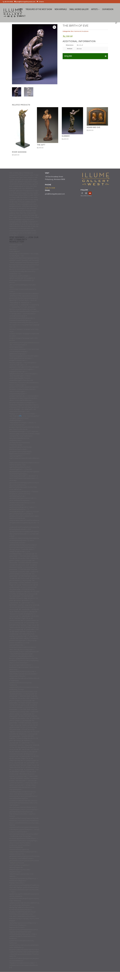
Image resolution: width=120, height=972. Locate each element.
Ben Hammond (76, 31)
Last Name (13, 249)
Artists (94, 9)
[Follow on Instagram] (86, 193)
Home (20, 9)
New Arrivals (61, 9)
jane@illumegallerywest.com (55, 194)
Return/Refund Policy (86, 195)
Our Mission (107, 9)
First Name (13, 247)
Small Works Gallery (79, 9)
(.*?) (20, 416)
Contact (22, 16)
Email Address (14, 251)
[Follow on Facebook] (82, 193)
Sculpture (85, 31)
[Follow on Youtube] (90, 193)
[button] (54, 27)
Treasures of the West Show (39, 9)
